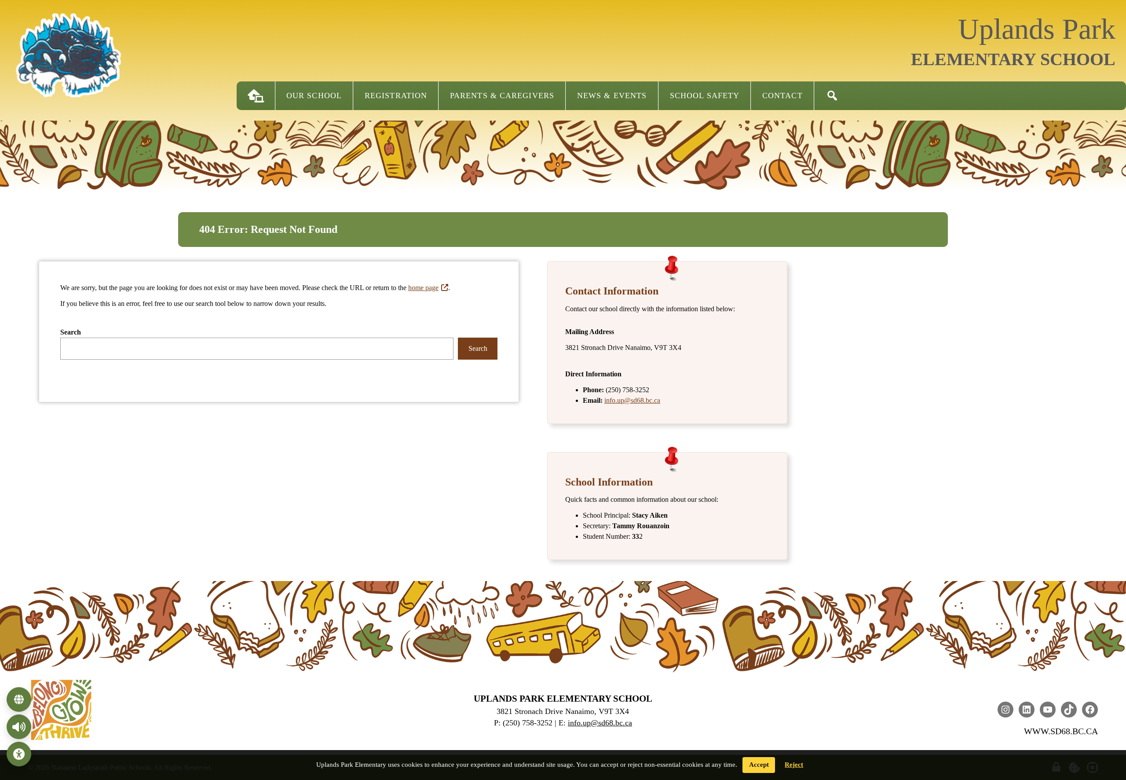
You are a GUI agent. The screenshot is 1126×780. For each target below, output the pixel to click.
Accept (759, 764)
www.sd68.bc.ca (1061, 731)
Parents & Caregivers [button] (502, 95)
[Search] (832, 95)
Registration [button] (396, 95)
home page (423, 287)
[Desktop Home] (256, 95)
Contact (782, 95)
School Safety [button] (704, 95)
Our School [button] (314, 95)
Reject (794, 764)
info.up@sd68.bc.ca (632, 400)
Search (70, 332)
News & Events (612, 95)
